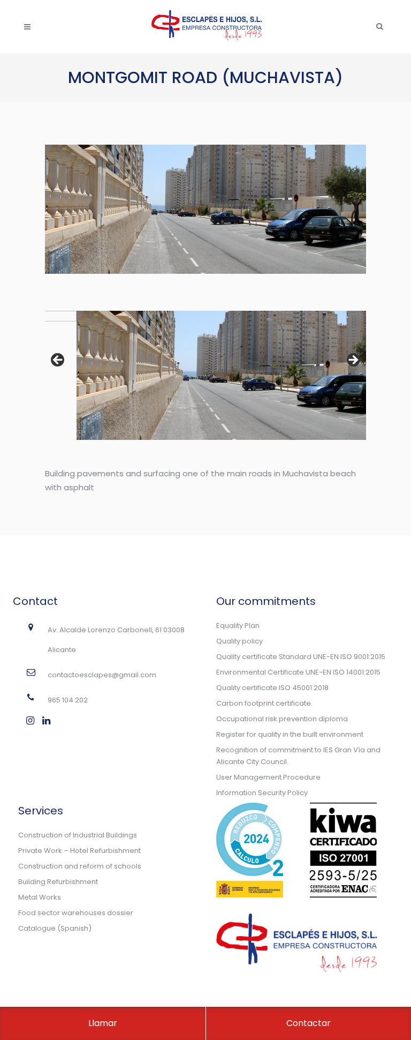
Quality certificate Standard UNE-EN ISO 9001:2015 (300, 657)
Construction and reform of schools (79, 866)
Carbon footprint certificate (263, 703)
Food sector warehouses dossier (75, 913)
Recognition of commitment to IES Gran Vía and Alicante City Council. (298, 756)
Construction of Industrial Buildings (77, 835)
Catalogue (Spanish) (55, 928)
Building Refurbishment (58, 882)
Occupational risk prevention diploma (282, 719)
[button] (58, 361)
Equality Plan (238, 625)
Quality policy (239, 641)
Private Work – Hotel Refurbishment (79, 851)
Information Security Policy (262, 793)
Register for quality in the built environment (289, 734)
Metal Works (39, 897)
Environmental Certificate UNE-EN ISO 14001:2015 (298, 672)
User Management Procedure (268, 777)
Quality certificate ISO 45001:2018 (272, 688)
